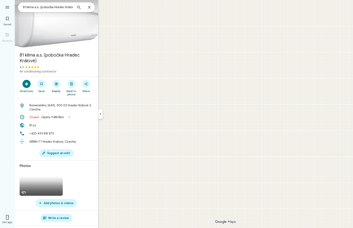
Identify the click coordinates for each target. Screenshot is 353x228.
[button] (56, 117)
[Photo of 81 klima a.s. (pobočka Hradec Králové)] (56, 24)
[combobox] (48, 7)
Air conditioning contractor (38, 71)
